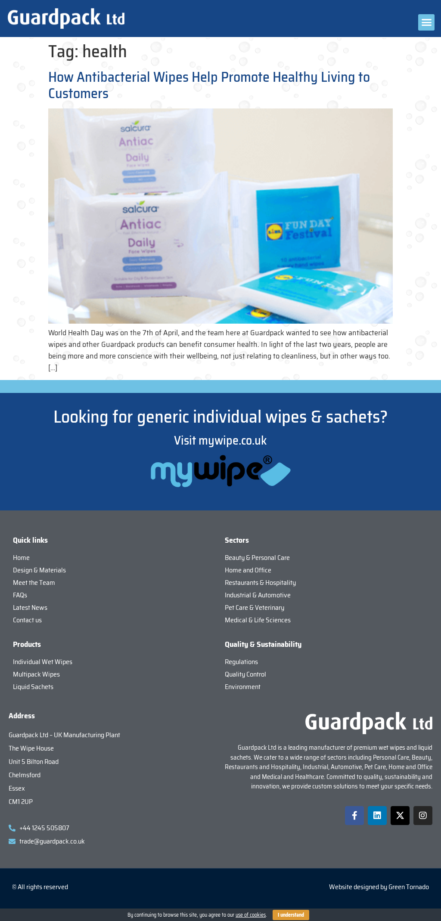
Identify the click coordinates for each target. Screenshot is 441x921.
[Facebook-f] (354, 815)
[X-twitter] (400, 815)
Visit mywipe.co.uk (220, 440)
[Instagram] (422, 815)
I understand (291, 915)
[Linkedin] (377, 815)
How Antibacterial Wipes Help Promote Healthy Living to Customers (209, 85)
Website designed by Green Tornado (379, 886)
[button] (426, 22)
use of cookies (251, 915)
